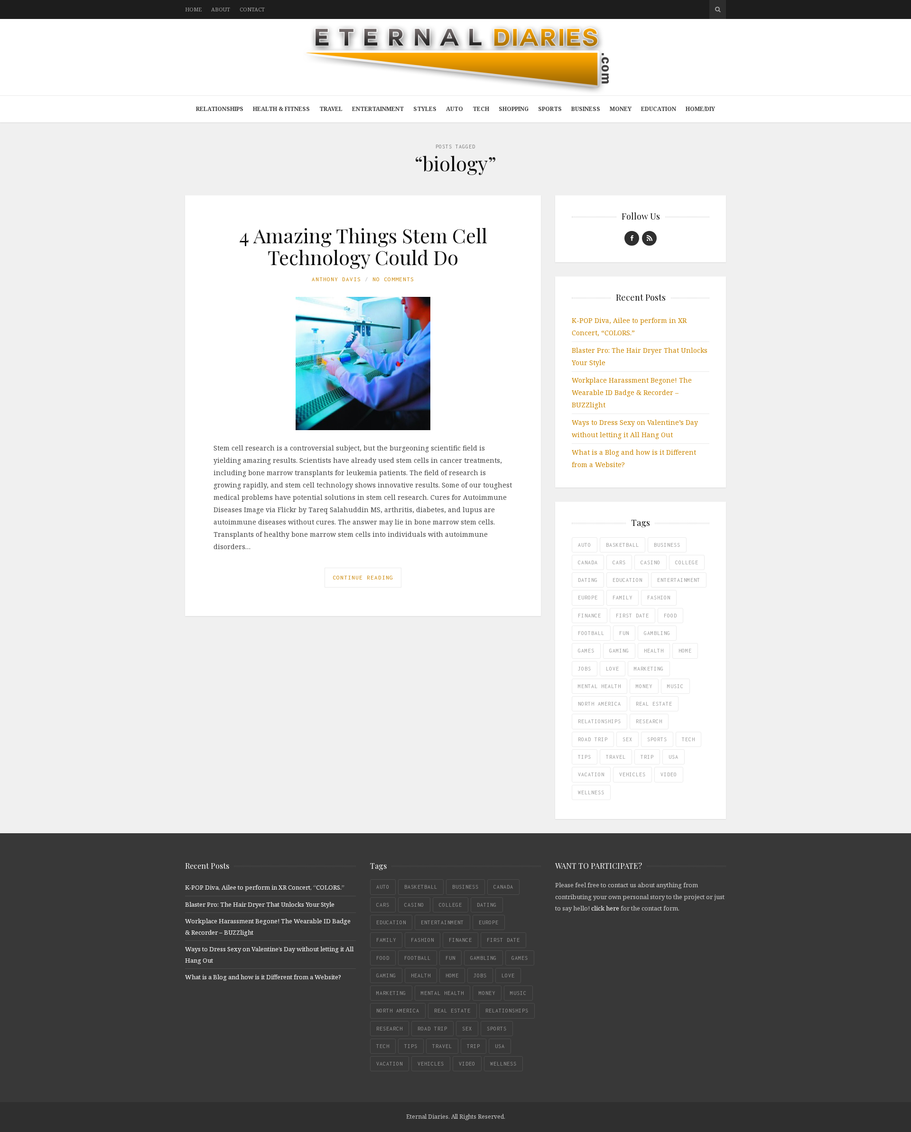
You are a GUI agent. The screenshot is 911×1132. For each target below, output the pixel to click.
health (654, 650)
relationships (599, 721)
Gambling (657, 633)
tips (584, 757)
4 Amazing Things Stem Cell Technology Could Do (363, 246)
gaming (619, 650)
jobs (584, 669)
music (675, 686)
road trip (593, 739)
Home (193, 9)
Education (658, 109)
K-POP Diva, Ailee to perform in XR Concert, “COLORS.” (264, 887)
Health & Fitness (281, 109)
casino (650, 562)
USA (674, 757)
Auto (454, 109)
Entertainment (378, 109)
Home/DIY (700, 109)
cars (619, 562)
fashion (658, 597)
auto (584, 545)
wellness (591, 792)
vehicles (632, 774)
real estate (654, 704)
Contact (252, 9)
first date (632, 615)
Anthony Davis (336, 279)
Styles (425, 109)
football (591, 633)
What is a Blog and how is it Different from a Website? (263, 977)
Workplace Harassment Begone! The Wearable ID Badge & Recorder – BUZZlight (632, 392)
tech (688, 739)
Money (621, 109)
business (667, 545)
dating (588, 580)
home (685, 650)
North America (599, 704)
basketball (622, 545)
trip (647, 757)
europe (588, 597)
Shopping (514, 109)
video (668, 774)
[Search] (717, 9)
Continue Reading (363, 577)
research (649, 721)
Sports (550, 109)
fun (624, 633)
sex (627, 739)
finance (589, 615)
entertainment (678, 580)
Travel (331, 109)
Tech (481, 109)
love (612, 669)
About (220, 9)
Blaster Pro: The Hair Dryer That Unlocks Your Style (260, 904)
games (586, 650)
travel (616, 757)
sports (657, 739)
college (686, 562)
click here (605, 908)
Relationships (219, 109)
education (627, 580)
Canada (588, 562)
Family (622, 597)
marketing (649, 669)
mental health (599, 686)
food (670, 615)
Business (585, 109)
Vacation (591, 774)
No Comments (393, 279)
